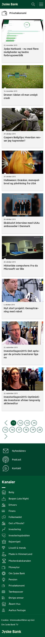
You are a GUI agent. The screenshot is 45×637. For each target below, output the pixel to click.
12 (20, 423)
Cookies (5, 620)
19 (33, 429)
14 (34, 423)
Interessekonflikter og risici (22, 620)
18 (26, 429)
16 (12, 429)
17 (19, 429)
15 (5, 429)
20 (39, 429)
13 (27, 423)
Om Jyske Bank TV (9, 624)
